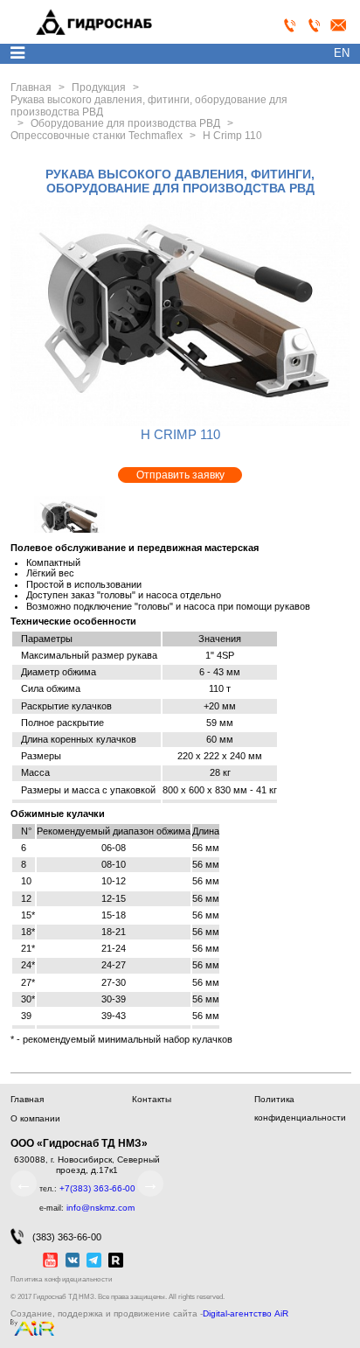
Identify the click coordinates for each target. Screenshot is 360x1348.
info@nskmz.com (100, 1207)
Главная (27, 1099)
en (342, 53)
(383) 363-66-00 (66, 1238)
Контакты (151, 1099)
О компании (35, 1118)
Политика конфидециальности (61, 1279)
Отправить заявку (180, 475)
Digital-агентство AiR (245, 1314)
